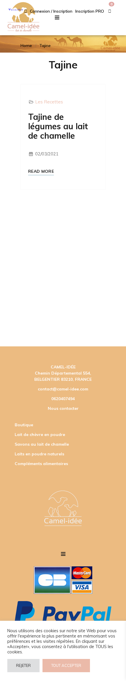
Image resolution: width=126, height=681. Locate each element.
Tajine (45, 45)
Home (26, 45)
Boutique (24, 424)
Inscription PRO (89, 11)
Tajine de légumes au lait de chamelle (58, 126)
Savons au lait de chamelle (42, 444)
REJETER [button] (23, 665)
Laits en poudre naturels (39, 454)
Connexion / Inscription (50, 11)
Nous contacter (63, 408)
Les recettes (49, 102)
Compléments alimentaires (41, 463)
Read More (41, 171)
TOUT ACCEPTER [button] (66, 665)
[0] (109, 11)
